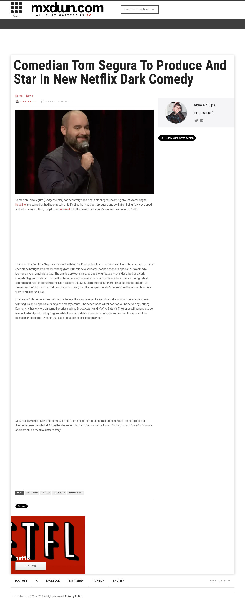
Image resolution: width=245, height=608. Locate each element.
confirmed (63, 209)
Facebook (53, 580)
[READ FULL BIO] (203, 112)
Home (19, 95)
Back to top (218, 580)
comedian (32, 493)
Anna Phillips (28, 102)
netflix (46, 493)
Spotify (118, 580)
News (29, 95)
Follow (30, 566)
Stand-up (59, 493)
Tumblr (98, 580)
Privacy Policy (74, 596)
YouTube (21, 580)
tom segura (76, 493)
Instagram (76, 580)
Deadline (20, 204)
